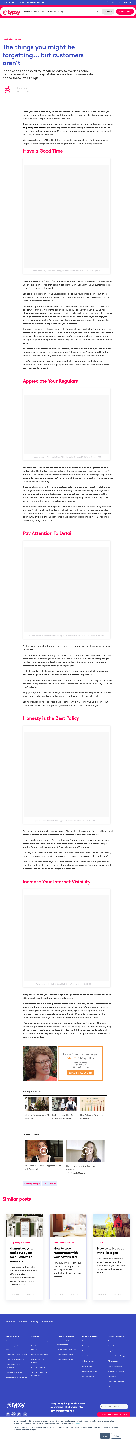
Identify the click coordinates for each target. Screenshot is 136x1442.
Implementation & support (117, 1356)
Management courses (90, 1371)
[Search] (96, 11)
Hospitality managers (32, 1184)
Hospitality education (65, 1359)
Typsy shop (112, 1376)
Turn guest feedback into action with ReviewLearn (22, 2)
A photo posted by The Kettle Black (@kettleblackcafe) (53, 271)
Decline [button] (116, 1436)
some (110, 124)
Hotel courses (87, 1366)
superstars (39, 127)
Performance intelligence (15, 1359)
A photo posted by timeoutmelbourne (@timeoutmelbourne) (53, 636)
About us (10, 1321)
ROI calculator (113, 1361)
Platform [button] (26, 12)
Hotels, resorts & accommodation (63, 1342)
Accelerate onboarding (39, 1341)
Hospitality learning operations (13, 1365)
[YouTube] (25, 1414)
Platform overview (13, 1341)
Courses (23, 1321)
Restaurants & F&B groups (66, 1349)
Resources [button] (49, 12)
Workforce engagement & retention (41, 1347)
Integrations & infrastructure (16, 1377)
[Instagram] (13, 1414)
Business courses (88, 1351)
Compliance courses (89, 1356)
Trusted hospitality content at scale (17, 1347)
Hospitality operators (65, 1354)
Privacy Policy (78, 1423)
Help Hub (111, 1351)
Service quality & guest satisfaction (39, 1374)
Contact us (47, 1321)
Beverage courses (88, 1346)
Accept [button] (105, 1436)
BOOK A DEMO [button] (125, 12)
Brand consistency (38, 1367)
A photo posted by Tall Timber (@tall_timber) (54, 984)
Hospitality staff (50, 1184)
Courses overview (88, 1341)
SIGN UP (108, 12)
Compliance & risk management (38, 1360)
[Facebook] (19, 1414)
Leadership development (40, 1354)
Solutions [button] (37, 12)
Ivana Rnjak (22, 88)
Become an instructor (116, 1381)
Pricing (60, 12)
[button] (110, 2)
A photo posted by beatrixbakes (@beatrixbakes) (54, 821)
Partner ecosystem (115, 1366)
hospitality (28, 127)
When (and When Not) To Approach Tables (43, 1165)
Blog (109, 1386)
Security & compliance (116, 1371)
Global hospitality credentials (16, 1354)
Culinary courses (88, 1361)
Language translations (14, 1372)
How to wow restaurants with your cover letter (66, 1253)
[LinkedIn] (8, 1414)
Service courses (88, 1376)
